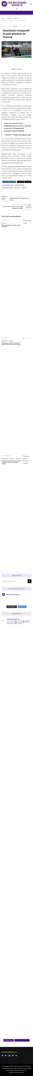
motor (24, 187)
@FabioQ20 (7, 126)
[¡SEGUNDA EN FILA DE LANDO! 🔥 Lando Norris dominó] (6, 893)
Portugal (16, 173)
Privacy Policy (20, 1072)
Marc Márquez (20, 185)
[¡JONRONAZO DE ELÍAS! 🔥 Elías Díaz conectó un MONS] (6, 993)
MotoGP (17, 187)
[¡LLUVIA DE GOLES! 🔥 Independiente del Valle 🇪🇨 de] (6, 684)
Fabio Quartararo (8, 185)
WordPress (12, 1072)
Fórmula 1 (5, 340)
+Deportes (5, 458)
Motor (15, 26)
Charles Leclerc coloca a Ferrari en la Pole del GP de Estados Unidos (11, 462)
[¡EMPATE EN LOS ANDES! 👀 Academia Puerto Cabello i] (16, 990)
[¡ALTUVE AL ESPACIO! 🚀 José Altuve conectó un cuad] (26, 985)
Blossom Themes (13, 1070)
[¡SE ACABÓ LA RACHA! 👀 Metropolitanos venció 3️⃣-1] (26, 890)
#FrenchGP (18, 128)
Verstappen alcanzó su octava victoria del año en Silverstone (11, 343)
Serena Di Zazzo (16, 69)
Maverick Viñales (8, 187)
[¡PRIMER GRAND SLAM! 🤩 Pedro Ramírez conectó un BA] (16, 896)
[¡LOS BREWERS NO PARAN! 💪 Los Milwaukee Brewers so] (26, 734)
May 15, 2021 (26, 135)
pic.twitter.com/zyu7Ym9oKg (14, 131)
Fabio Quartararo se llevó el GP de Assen (11, 225)
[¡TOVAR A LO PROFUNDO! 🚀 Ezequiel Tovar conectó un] (16, 668)
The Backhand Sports (18, 1066)
